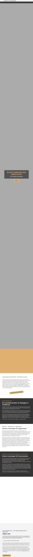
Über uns (7, 350)
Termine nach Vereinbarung (10, 0)
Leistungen (8, 357)
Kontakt (16, 180)
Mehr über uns (6, 555)
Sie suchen (7, 363)
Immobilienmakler (24, 550)
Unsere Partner (9, 369)
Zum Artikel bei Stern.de (16, 392)
